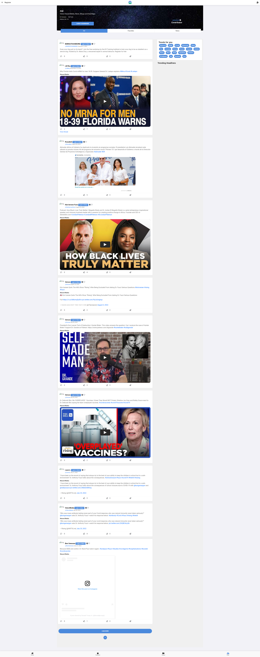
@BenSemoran (69, 546)
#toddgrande (128, 327)
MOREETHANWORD (73, 44)
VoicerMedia (69, 508)
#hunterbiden (118, 327)
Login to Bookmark (82, 23)
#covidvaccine (65, 551)
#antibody (112, 515)
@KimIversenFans (70, 207)
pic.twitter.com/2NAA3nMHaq (81, 488)
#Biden (170, 45)
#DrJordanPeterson (105, 215)
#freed (174, 52)
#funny (162, 52)
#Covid (127, 71)
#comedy (167, 49)
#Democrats (185, 45)
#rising (146, 287)
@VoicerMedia (69, 510)
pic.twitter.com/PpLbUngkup (92, 300)
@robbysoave (65, 488)
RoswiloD (69, 142)
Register (7, 2)
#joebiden (177, 56)
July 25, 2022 (81, 493)
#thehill (131, 478)
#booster (144, 549)
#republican (182, 52)
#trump (175, 49)
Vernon (68, 282)
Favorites (131, 31)
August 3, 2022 (103, 305)
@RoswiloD (68, 144)
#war (184, 56)
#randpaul (103, 549)
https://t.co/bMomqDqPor (72, 300)
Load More (105, 631)
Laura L (68, 470)
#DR (103, 152)
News (177, 31)
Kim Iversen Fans (71, 205)
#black (193, 45)
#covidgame (123, 549)
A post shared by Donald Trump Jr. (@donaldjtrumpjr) (87, 615)
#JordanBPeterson (91, 215)
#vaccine (189, 49)
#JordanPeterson (77, 215)
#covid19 (126, 403)
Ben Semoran (70, 543)
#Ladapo (134, 71)
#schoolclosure (110, 478)
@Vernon (67, 284)
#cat (171, 56)
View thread (64, 132)
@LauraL (67, 472)
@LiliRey (67, 68)
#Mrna (122, 71)
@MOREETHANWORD (71, 46)
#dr (84, 31)
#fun (161, 49)
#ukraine (196, 49)
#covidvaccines (104, 403)
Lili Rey (68, 66)
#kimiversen (139, 287)
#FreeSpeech (163, 56)
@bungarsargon (139, 485)
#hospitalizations (134, 549)
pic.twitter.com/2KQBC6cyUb (119, 523)
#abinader (97, 152)
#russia (182, 49)
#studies (116, 549)
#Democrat (163, 45)
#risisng (137, 478)
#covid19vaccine (117, 403)
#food (168, 52)
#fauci (62, 290)
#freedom (190, 52)
